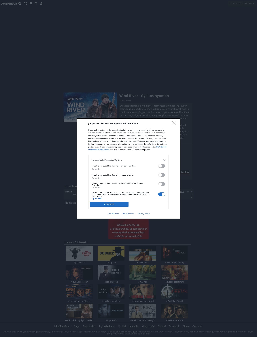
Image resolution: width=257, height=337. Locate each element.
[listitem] (128, 160)
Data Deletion (113, 214)
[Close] (174, 123)
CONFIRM (109, 204)
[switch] (161, 166)
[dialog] (128, 168)
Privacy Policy (144, 214)
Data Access (128, 214)
